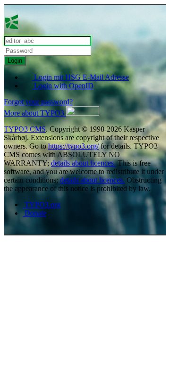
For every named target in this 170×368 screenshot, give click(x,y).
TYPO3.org (41, 205)
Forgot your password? (38, 102)
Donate (34, 213)
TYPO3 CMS (25, 129)
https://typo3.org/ (73, 146)
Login (15, 60)
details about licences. (83, 163)
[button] (51, 113)
